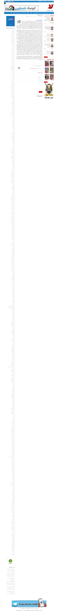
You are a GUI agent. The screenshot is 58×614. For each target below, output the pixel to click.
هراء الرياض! (13, 224)
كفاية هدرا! (13, 238)
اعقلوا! (14, 287)
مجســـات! (13, 142)
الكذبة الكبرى (13, 533)
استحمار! (14, 484)
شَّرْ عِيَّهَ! (14, 229)
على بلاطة (13, 148)
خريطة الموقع (40, 1)
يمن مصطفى (13, 375)
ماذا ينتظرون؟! (13, 156)
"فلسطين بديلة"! (12, 483)
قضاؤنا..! (14, 300)
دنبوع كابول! (13, 187)
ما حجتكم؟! (13, 249)
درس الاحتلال (13, 147)
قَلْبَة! (14, 415)
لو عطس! (13, 344)
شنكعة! (14, 274)
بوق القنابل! (13, 39)
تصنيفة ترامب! (13, 408)
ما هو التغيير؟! (13, 370)
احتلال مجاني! (13, 485)
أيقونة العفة (13, 237)
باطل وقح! (13, 255)
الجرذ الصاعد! (13, 446)
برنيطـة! (14, 128)
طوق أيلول (13, 478)
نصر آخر (14, 318)
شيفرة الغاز (13, 85)
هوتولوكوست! (13, 218)
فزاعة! (14, 553)
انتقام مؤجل (13, 136)
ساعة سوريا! (13, 394)
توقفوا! (14, 496)
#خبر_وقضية (50, 10)
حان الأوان (13, 173)
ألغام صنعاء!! (13, 66)
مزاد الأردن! (13, 231)
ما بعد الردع (13, 124)
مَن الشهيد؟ (13, 389)
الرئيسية (52, 1)
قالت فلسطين (13, 174)
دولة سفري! (13, 194)
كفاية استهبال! (13, 270)
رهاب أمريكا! (13, 333)
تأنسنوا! (14, 121)
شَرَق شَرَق (13, 192)
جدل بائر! (14, 541)
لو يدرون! (13, 299)
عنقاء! (14, 168)
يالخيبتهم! (13, 134)
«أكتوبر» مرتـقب (12, 77)
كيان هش (13, 400)
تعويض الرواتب (13, 91)
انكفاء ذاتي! (13, 510)
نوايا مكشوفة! (13, 522)
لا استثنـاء (13, 141)
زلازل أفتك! (13, 523)
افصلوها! (13, 293)
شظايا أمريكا (13, 155)
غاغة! (14, 294)
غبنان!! (14, 343)
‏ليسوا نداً (13, 129)
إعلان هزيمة (13, 529)
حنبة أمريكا (13, 319)
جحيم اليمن (13, 439)
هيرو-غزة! (13, 466)
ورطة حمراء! (13, 332)
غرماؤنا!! (14, 262)
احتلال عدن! (13, 381)
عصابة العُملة (13, 198)
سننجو (14, 117)
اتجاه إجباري (13, 534)
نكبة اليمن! (13, 135)
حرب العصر (13, 109)
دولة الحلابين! (13, 60)
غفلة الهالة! (13, 257)
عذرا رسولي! (13, 305)
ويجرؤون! (13, 320)
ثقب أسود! (13, 459)
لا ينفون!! (13, 149)
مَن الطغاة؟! (13, 548)
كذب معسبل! (13, 172)
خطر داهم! (13, 401)
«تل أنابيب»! (13, 362)
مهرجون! (13, 477)
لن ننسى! (13, 376)
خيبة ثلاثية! (13, 427)
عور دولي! (13, 491)
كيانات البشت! (13, 83)
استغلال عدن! (13, 382)
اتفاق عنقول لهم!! (12, 86)
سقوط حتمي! (13, 509)
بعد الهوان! (13, 339)
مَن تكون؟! (13, 72)
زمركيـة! (14, 143)
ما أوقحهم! (13, 464)
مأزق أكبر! (13, 295)
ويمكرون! (13, 235)
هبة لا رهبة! (13, 426)
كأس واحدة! (13, 540)
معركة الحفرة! (13, 438)
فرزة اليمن (13, 325)
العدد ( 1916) (47, 73)
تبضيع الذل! (13, 451)
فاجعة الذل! (13, 460)
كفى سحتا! (13, 275)
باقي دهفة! (13, 281)
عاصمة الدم (13, 160)
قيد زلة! (14, 357)
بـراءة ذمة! (13, 161)
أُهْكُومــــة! (13, 47)
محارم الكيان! (13, 326)
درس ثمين (13, 206)
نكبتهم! (14, 248)
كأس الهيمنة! (13, 546)
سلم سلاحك (13, 268)
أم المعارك (13, 84)
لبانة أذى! (13, 269)
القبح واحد (13, 71)
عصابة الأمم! (13, 34)
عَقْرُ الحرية (13, 193)
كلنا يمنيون (13, 33)
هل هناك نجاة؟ (48, 38)
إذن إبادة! (13, 104)
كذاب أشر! (13, 205)
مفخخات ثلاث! (13, 79)
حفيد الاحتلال (13, 35)
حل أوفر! (13, 497)
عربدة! (14, 517)
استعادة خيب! (13, 495)
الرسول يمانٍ (13, 197)
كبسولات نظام (13, 92)
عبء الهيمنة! (13, 554)
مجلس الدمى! (13, 230)
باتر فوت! (13, 53)
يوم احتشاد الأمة (48, 51)
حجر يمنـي (13, 472)
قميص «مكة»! (13, 48)
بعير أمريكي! (13, 331)
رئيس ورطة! (13, 428)
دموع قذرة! (13, 440)
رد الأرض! (14, 185)
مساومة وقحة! (13, 212)
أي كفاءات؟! (13, 308)
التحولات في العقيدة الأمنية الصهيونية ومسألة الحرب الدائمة (47, 27)
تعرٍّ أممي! (13, 123)
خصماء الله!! (13, 458)
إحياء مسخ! (13, 211)
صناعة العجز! (13, 232)
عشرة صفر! (13, 395)
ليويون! (14, 154)
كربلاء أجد (13, 313)
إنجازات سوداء (13, 111)
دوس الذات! (13, 242)
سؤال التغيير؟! (13, 369)
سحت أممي (13, 162)
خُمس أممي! (13, 46)
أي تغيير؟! (13, 356)
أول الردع (13, 98)
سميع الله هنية (13, 363)
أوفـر (14, 282)
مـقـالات (52, 15)
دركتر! (14, 118)
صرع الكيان (13, 312)
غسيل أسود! (13, 516)
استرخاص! (13, 414)
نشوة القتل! (13, 243)
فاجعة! (14, 377)
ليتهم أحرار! (13, 153)
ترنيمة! (14, 552)
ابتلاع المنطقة (13, 527)
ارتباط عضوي (13, 352)
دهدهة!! (13, 521)
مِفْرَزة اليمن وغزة (12, 324)
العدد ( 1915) (52, 73)
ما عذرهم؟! (13, 90)
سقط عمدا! (13, 420)
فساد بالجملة (13, 96)
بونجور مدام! (13, 42)
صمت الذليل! (13, 508)
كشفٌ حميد (13, 219)
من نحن (49, 1)
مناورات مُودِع (13, 181)
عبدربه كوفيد (13, 115)
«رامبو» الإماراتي (12, 204)
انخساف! (14, 346)
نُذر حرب (14, 490)
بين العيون (13, 244)
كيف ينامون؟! (13, 457)
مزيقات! (14, 288)
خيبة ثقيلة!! (13, 470)
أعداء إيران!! (13, 528)
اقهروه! (14, 489)
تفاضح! (14, 514)
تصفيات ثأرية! (13, 261)
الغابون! (14, 547)
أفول (14, 337)
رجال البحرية (13, 210)
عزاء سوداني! (13, 80)
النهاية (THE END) (12, 54)
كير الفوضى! (13, 29)
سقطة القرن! (13, 103)
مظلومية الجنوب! (12, 67)
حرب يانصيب (13, 434)
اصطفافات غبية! (13, 223)
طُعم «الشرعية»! (12, 180)
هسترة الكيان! (13, 447)
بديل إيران (13, 536)
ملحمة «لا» (13, 498)
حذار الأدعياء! (13, 97)
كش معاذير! (13, 276)
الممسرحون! (13, 345)
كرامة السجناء (13, 256)
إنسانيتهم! (13, 200)
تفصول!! (14, 515)
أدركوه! (14, 421)
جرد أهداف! (13, 110)
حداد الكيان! (13, 453)
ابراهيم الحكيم (40, 16)
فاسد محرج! (13, 52)
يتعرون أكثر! (13, 267)
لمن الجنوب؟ (13, 58)
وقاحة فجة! (13, 301)
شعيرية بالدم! (13, 40)
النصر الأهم (13, 383)
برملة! (14, 78)
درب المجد (13, 159)
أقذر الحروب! (13, 105)
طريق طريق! (13, 338)
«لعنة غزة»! (13, 452)
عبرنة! (14, 130)
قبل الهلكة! (13, 422)
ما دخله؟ (13, 433)
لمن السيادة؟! (13, 432)
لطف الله (13, 116)
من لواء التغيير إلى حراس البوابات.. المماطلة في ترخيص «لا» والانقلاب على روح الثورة (47, 19)
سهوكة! (13, 250)
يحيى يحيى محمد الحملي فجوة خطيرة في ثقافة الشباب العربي (11, 584)
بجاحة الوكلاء (13, 350)
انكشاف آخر (13, 358)
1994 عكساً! (13, 65)
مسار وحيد (13, 542)
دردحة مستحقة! (12, 199)
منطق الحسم (13, 263)
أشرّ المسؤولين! (13, 396)
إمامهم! (14, 388)
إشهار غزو (13, 186)
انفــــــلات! (13, 122)
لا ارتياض (14, 166)
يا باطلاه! (14, 191)
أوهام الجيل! (13, 503)
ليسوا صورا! (13, 390)
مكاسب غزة (13, 407)
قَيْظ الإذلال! (13, 236)
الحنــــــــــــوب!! (13, 59)
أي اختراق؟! (13, 471)
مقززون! (14, 384)
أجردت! (14, 45)
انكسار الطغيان (13, 225)
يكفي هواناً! (13, 73)
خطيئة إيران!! (13, 535)
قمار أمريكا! (13, 409)
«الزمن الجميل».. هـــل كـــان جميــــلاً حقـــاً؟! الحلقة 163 (47, 45)
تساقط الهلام (13, 179)
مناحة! (14, 419)
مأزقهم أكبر (13, 371)
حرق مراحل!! (13, 465)
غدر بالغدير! (13, 445)
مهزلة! (14, 402)
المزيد (44, 23)
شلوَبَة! (14, 167)
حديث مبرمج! (13, 502)
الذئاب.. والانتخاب (12, 41)
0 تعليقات (27, 16)
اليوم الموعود (13, 364)
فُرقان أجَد (13, 314)
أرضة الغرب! (13, 217)
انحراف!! (14, 479)
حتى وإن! (13, 286)
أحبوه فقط (13, 280)
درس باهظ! (13, 476)
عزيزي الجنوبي (13, 504)
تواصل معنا (45, 1)
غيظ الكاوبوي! (13, 351)
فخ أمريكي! (13, 413)
